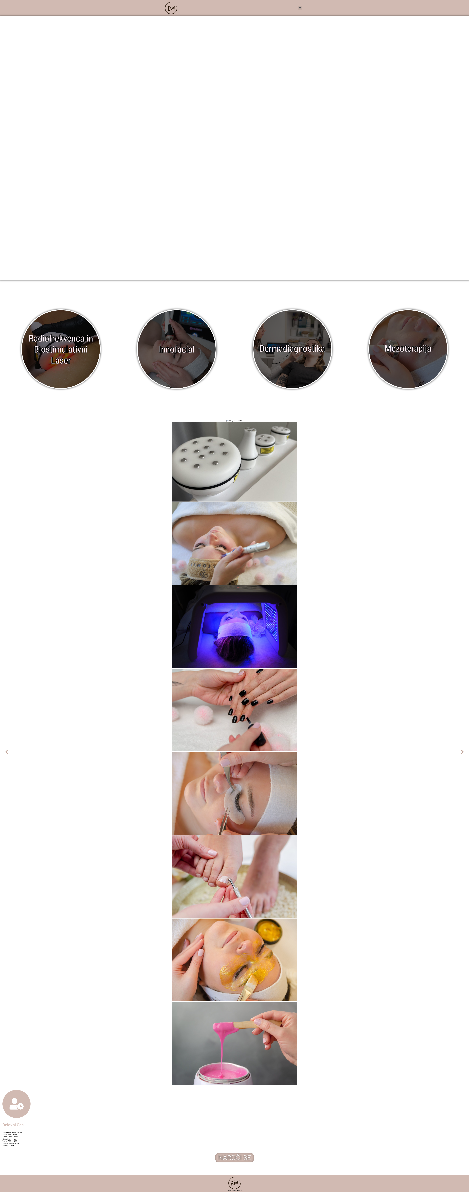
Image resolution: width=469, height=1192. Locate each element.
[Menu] (300, 8)
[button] (7, 752)
